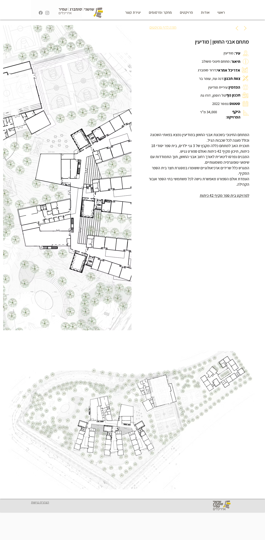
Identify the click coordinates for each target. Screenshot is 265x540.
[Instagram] (47, 12)
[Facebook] (40, 12)
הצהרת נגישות (40, 502)
